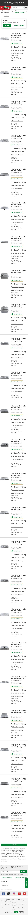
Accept (16, 912)
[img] (24, 20)
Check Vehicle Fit (18, 43)
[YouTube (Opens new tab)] (19, 893)
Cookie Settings (9, 912)
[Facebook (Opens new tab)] (3, 893)
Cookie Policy (16, 908)
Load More (14, 845)
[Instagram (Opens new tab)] (14, 893)
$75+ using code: (14, 2)
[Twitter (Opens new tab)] (8, 893)
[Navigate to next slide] (26, 3)
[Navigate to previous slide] (2, 3)
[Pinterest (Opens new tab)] (24, 893)
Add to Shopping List (18, 50)
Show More (14, 60)
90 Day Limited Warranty (17, 53)
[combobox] (18, 7)
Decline (21, 912)
